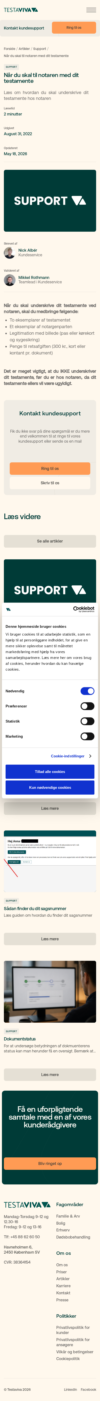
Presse (62, 1300)
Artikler (24, 49)
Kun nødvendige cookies (50, 787)
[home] (21, 10)
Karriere (63, 1286)
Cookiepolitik (68, 1358)
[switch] (87, 706)
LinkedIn (70, 1389)
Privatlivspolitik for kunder (73, 1330)
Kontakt (63, 1293)
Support (39, 49)
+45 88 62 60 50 (25, 1237)
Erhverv (63, 1230)
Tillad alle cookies (50, 771)
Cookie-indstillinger (68, 756)
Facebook (88, 1389)
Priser (61, 1272)
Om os (62, 1265)
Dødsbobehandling (73, 1237)
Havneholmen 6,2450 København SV (22, 1250)
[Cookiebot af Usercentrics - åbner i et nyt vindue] (73, 609)
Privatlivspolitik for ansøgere (73, 1342)
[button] (91, 10)
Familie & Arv (68, 1216)
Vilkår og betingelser (74, 1352)
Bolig (60, 1223)
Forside (9, 49)
